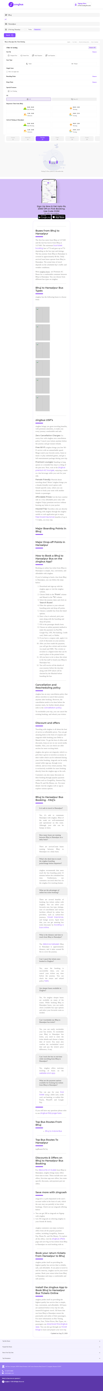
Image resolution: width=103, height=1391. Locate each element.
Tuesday (13, 138)
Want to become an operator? (11, 1378)
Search (8, 35)
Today (30, 29)
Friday (57, 138)
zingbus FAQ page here (50, 1113)
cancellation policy (52, 708)
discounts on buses (47, 1170)
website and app (47, 1073)
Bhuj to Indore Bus (53, 1131)
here (46, 981)
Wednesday (27, 138)
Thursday (42, 138)
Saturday (72, 138)
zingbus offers (58, 1239)
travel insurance (55, 917)
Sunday (87, 138)
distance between (51, 944)
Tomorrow (37, 29)
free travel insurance (45, 517)
